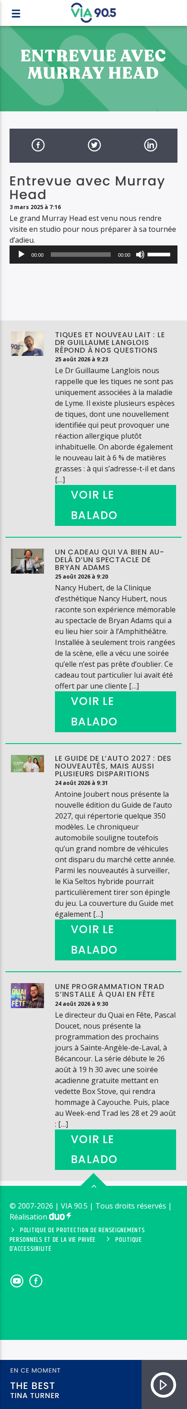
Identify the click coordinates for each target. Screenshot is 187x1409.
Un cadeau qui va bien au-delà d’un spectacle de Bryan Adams (109, 560)
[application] (94, 254)
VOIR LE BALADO (94, 505)
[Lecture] (21, 254)
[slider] (160, 253)
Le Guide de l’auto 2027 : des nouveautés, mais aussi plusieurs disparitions (113, 766)
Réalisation (29, 1217)
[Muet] (140, 254)
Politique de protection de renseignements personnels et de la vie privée (77, 1234)
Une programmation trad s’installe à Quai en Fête (109, 990)
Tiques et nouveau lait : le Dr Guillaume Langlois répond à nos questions (110, 342)
